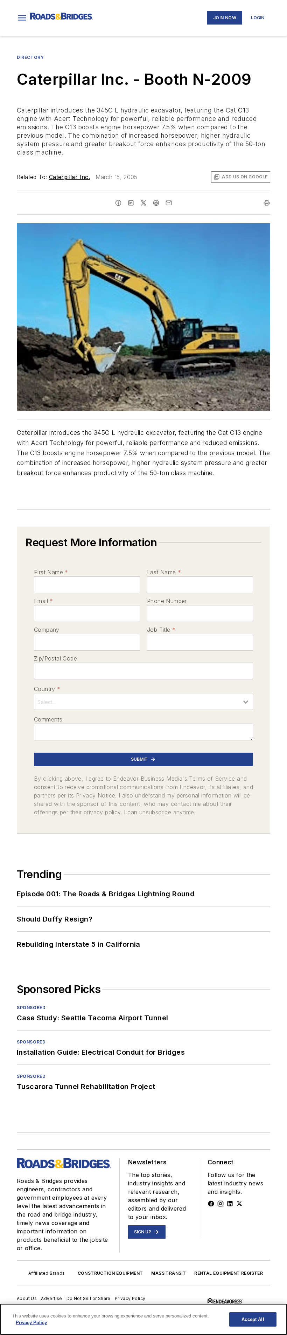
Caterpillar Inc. (69, 176)
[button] (22, 18)
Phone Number (167, 600)
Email (43, 600)
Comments (48, 719)
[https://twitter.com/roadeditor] (239, 1203)
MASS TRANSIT (168, 1273)
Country (47, 688)
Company (46, 629)
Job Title (161, 629)
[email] (168, 202)
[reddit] (156, 202)
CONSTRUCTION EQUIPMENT (110, 1273)
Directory (30, 57)
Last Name (164, 572)
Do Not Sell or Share (88, 1298)
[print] (266, 202)
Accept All (252, 1319)
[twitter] (143, 202)
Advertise (51, 1298)
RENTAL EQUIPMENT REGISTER (228, 1273)
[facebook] (118, 202)
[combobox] (143, 701)
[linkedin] (130, 202)
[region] (143, 1319)
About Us (27, 1298)
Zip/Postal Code (55, 658)
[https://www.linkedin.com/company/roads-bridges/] (229, 1203)
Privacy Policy (130, 1298)
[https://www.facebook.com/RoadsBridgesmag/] (211, 1203)
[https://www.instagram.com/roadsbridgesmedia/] (220, 1203)
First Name (51, 572)
